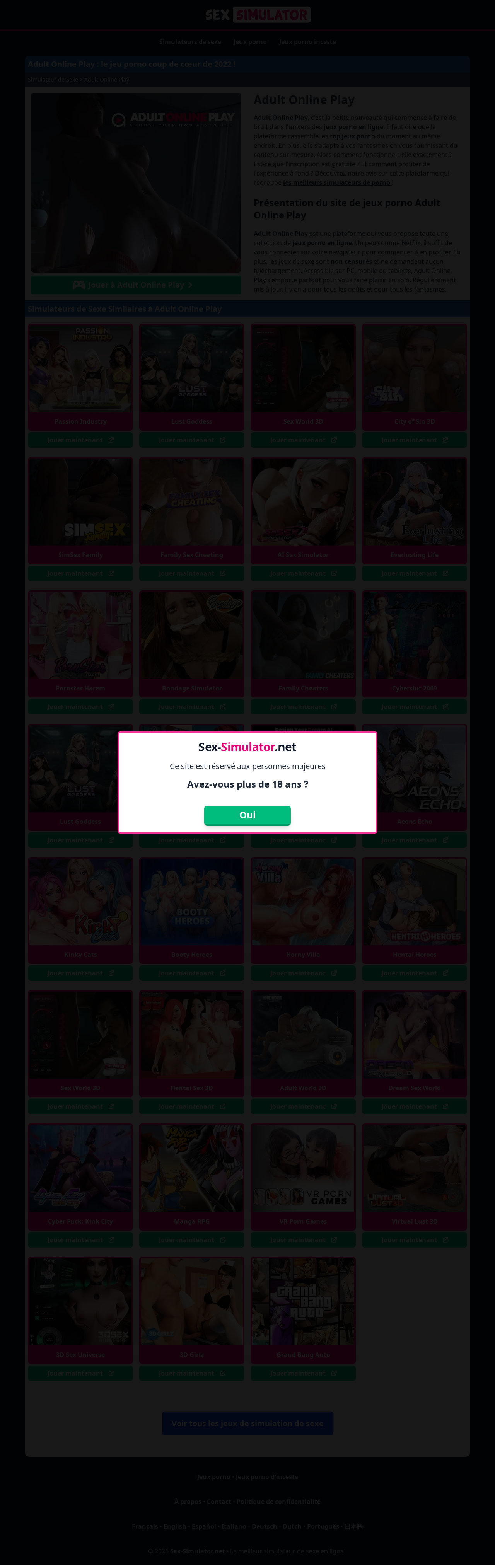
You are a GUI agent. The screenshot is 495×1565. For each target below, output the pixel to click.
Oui (247, 814)
